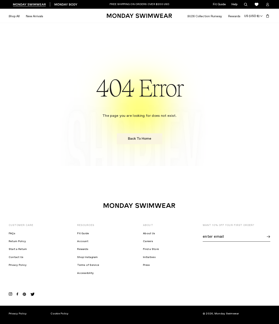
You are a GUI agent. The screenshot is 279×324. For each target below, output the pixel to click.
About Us (149, 233)
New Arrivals (34, 16)
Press (146, 265)
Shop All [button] (14, 16)
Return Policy (17, 241)
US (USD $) (251, 16)
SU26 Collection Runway (204, 16)
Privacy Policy (18, 265)
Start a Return (18, 249)
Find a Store (151, 249)
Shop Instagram (87, 257)
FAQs (12, 233)
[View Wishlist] (256, 4)
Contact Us (16, 257)
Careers (148, 241)
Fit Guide (219, 4)
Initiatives (149, 257)
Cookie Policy (59, 313)
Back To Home (139, 138)
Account (82, 241)
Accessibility (85, 273)
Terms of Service (88, 265)
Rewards (234, 16)
